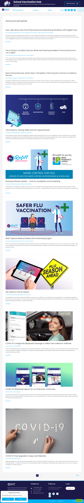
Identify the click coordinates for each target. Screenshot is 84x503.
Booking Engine (16, 32)
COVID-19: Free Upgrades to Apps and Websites (26, 456)
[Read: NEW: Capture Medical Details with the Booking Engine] (39, 218)
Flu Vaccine (23, 241)
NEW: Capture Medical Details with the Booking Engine (28, 238)
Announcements (9, 32)
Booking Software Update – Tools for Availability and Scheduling (33, 181)
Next (78, 475)
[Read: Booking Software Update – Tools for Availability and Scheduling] (39, 164)
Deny (21, 499)
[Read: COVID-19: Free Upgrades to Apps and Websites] (39, 431)
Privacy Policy (52, 501)
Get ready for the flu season (17, 292)
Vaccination (43, 32)
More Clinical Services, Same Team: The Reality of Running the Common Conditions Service (41, 74)
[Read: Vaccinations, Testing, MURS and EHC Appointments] (39, 111)
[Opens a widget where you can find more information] (79, 500)
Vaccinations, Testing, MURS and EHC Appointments (28, 130)
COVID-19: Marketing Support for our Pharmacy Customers (30, 389)
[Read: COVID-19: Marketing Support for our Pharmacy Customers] (39, 374)
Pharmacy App (37, 32)
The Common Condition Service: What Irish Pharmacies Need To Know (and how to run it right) (41, 51)
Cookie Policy (60, 501)
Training (22, 132)
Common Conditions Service (26, 32)
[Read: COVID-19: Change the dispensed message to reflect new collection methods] (39, 326)
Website (21, 294)
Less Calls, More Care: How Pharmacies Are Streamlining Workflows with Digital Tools (41, 30)
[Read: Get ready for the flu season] (39, 273)
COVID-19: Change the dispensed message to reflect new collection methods (38, 343)
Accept (8, 499)
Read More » (8, 42)
